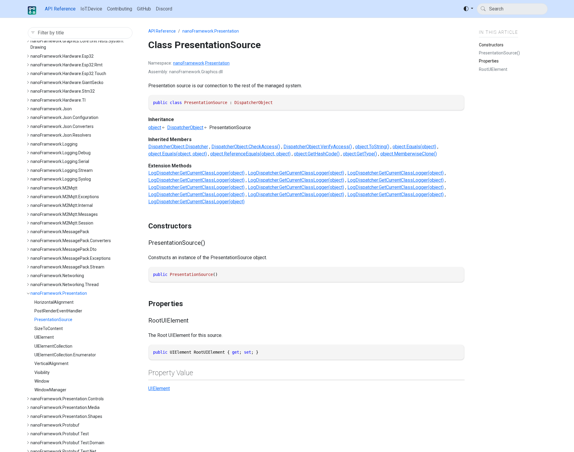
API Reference (60, 9)
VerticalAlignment (51, 363)
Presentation (217, 63)
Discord (164, 9)
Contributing (119, 9)
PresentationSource (53, 319)
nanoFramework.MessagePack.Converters (70, 240)
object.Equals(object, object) (177, 154)
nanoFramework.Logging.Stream (61, 170)
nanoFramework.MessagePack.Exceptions (70, 258)
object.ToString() (372, 146)
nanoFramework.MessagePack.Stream (67, 267)
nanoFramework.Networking (57, 275)
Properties (489, 61)
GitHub (144, 9)
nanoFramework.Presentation (58, 293)
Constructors (491, 44)
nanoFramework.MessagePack (59, 231)
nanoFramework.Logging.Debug (60, 152)
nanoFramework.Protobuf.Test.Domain (67, 442)
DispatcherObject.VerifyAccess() (317, 146)
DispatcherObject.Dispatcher (178, 146)
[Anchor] (196, 226)
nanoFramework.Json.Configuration (64, 117)
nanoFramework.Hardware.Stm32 (62, 91)
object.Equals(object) (414, 146)
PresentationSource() (499, 52)
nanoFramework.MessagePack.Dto (63, 249)
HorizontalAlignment (54, 302)
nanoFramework (188, 63)
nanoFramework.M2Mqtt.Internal (61, 205)
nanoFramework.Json (51, 108)
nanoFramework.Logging (53, 144)
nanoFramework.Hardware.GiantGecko (66, 82)
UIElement (44, 337)
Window (41, 381)
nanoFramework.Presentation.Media (65, 407)
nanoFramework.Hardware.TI (58, 100)
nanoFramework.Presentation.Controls (67, 398)
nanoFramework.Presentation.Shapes (66, 416)
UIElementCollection (53, 346)
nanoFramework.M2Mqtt (53, 188)
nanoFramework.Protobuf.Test (59, 433)
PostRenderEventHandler (58, 311)
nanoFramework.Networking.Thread (64, 284)
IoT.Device (91, 9)
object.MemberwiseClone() (408, 154)
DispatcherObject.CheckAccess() (245, 146)
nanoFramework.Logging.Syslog (60, 179)
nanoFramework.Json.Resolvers (60, 135)
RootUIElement (493, 69)
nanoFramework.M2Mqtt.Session (61, 223)
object (154, 127)
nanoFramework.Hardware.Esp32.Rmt (66, 64)
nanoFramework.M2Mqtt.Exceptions (64, 196)
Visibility (42, 372)
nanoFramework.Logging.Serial (59, 161)
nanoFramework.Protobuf (55, 425)
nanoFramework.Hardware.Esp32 (62, 56)
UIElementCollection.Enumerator (65, 354)
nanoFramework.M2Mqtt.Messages (64, 214)
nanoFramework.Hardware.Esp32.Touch (68, 73)
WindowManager (50, 389)
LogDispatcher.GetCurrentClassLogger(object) (196, 173)
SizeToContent (48, 328)
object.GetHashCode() (317, 154)
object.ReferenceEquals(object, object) (250, 154)
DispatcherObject (185, 127)
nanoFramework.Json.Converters (62, 126)
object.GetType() (360, 154)
